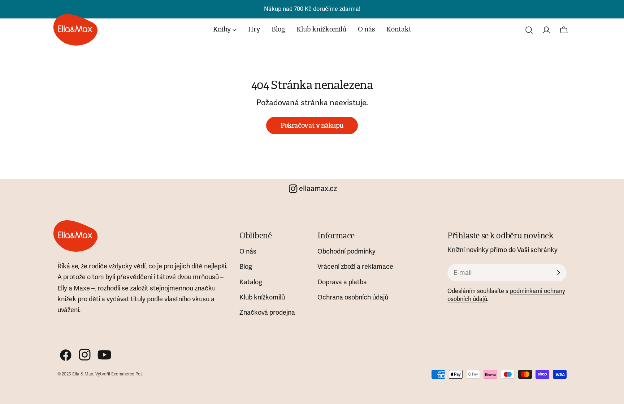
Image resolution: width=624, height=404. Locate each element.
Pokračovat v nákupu (312, 125)
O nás (247, 251)
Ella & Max (82, 374)
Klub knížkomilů (262, 297)
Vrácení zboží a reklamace (355, 267)
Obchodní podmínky (346, 251)
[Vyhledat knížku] (529, 30)
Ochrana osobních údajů (352, 297)
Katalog (250, 282)
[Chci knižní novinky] (558, 272)
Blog (245, 267)
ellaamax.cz (318, 188)
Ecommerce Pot (126, 374)
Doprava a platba (342, 282)
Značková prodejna (267, 312)
